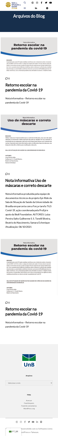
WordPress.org (29, 409)
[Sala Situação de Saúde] (13, 5)
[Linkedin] (36, 8)
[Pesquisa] (24, 2)
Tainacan (34, 432)
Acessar (29, 400)
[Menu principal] (24, 8)
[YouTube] (50, 2)
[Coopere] (32, 2)
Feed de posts (29, 403)
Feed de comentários (29, 406)
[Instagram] (37, 2)
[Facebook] (41, 2)
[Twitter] (46, 2)
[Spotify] (47, 8)
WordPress (24, 432)
